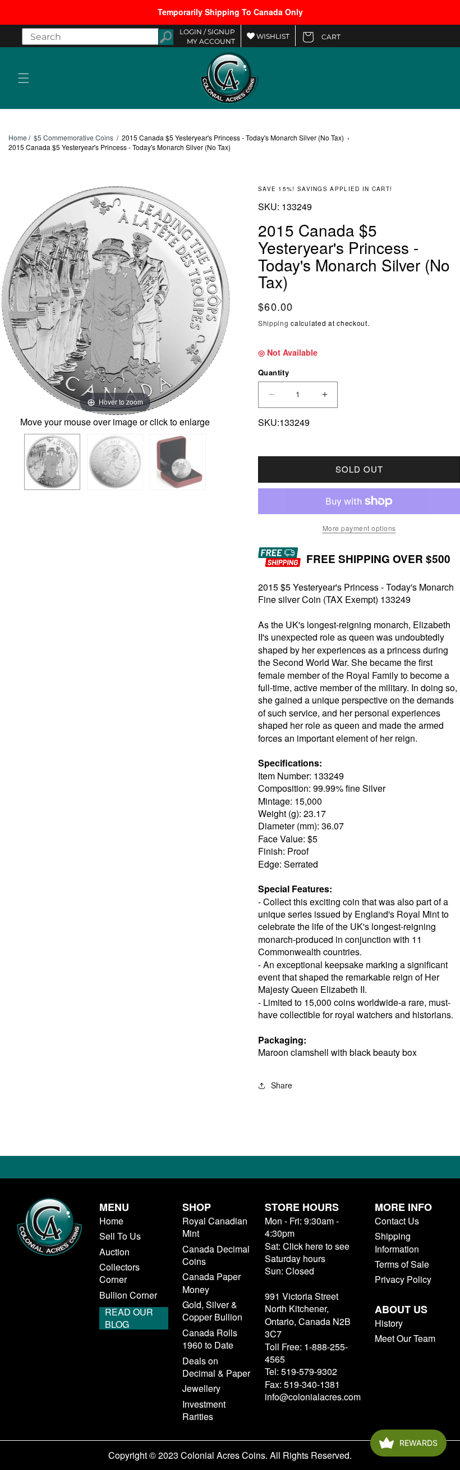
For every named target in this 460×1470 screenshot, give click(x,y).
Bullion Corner (128, 1295)
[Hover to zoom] (115, 299)
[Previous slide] (11, 301)
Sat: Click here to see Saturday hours (307, 1252)
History (389, 1323)
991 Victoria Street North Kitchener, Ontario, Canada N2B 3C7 (308, 1315)
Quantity (273, 372)
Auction (114, 1252)
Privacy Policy (403, 1279)
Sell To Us (120, 1236)
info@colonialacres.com (313, 1396)
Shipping (273, 323)
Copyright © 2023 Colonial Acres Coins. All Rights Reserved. (230, 1455)
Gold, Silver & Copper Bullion (212, 1311)
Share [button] (281, 1085)
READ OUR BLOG (129, 1318)
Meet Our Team (405, 1338)
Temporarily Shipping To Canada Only (230, 11)
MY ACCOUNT (211, 41)
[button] (23, 78)
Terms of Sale (402, 1264)
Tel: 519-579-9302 (301, 1371)
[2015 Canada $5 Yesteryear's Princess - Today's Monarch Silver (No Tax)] (52, 462)
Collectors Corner (119, 1273)
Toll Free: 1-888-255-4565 (306, 1352)
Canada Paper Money (211, 1283)
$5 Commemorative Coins (73, 137)
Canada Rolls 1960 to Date (209, 1339)
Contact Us (397, 1221)
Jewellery (201, 1388)
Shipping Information (397, 1242)
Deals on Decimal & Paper (216, 1367)
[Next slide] (219, 301)
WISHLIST (272, 36)
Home (17, 137)
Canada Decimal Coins (216, 1255)
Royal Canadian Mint (214, 1227)
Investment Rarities (204, 1410)
